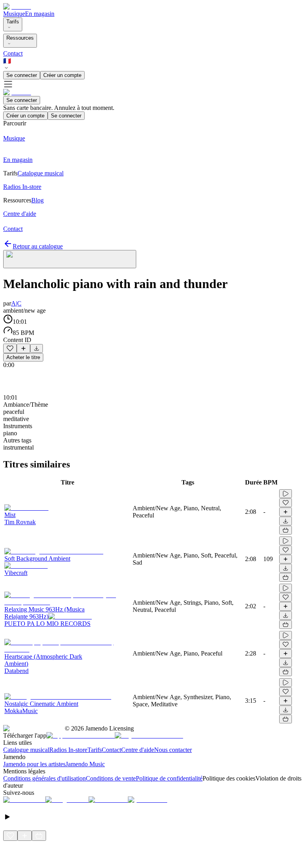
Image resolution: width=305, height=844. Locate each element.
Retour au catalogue (38, 246)
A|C (16, 303)
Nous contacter (173, 749)
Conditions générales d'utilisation (44, 778)
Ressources (20, 38)
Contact (13, 53)
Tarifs (12, 22)
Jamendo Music (85, 764)
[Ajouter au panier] (285, 530)
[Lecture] (285, 493)
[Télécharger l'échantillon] (36, 348)
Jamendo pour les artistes (34, 764)
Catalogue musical (26, 749)
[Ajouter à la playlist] (23, 348)
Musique (14, 13)
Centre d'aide (137, 749)
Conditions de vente (111, 778)
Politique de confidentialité (169, 778)
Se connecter (21, 75)
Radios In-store (68, 749)
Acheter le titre (23, 357)
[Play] (69, 259)
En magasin (39, 13)
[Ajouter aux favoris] (10, 348)
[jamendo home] (17, 6)
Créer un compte (62, 75)
